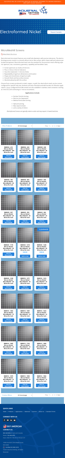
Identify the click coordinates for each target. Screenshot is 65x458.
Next (59, 126)
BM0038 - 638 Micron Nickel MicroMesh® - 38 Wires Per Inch (41, 149)
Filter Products (7, 126)
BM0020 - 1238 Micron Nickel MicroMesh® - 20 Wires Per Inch (41, 247)
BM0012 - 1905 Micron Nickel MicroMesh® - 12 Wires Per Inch (25, 378)
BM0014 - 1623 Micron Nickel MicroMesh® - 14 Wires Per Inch (41, 313)
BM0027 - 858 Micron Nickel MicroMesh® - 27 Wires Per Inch (41, 182)
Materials (27, 411)
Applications (19, 411)
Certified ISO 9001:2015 (12, 447)
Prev (46, 126)
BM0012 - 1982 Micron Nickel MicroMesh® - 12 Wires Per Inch (41, 378)
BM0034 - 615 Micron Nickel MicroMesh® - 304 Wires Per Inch (8, 149)
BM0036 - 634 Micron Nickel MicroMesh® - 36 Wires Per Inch (25, 149)
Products (10, 411)
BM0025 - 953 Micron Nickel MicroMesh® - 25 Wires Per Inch (25, 214)
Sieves (8, 87)
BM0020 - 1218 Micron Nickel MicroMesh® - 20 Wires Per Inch (25, 247)
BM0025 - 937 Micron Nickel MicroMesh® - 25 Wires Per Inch (8, 214)
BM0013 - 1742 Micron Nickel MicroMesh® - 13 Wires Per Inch (25, 346)
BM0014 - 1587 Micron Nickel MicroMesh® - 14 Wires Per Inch (25, 313)
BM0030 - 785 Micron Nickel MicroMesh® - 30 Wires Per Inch (8, 182)
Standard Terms (50, 411)
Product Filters (7, 395)
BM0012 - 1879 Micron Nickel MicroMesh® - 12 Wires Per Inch (8, 378)
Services (34, 411)
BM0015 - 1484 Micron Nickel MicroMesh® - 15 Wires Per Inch (8, 313)
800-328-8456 (7, 433)
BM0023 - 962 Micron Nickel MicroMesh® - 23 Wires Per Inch (41, 214)
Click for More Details (8, 156)
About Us (41, 411)
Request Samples (56, 32)
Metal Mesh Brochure (10, 54)
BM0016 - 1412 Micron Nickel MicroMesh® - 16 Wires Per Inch (41, 280)
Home (4, 411)
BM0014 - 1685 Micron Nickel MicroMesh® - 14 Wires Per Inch (8, 346)
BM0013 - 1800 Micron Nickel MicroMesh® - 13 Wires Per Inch (41, 346)
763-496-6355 (11, 435)
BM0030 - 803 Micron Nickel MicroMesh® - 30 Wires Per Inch (25, 182)
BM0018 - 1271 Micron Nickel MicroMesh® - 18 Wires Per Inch (25, 280)
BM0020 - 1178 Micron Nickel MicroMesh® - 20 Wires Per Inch (8, 247)
